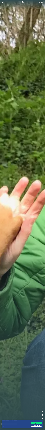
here (15, 424)
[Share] (42, 418)
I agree (36, 423)
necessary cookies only (36, 425)
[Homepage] (22, 2)
